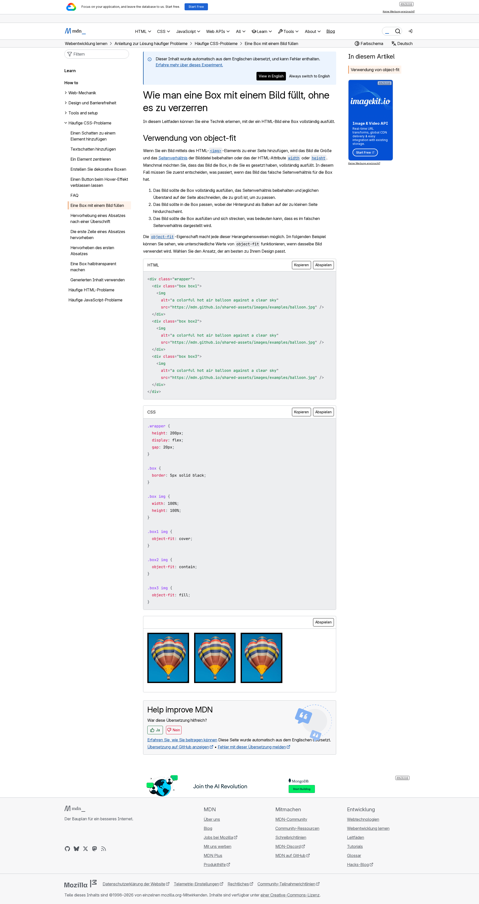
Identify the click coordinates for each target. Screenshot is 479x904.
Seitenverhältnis (173, 157)
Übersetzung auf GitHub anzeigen (178, 746)
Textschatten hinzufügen (93, 149)
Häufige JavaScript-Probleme (95, 299)
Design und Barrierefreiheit (92, 102)
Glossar (354, 855)
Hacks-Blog (358, 864)
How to (71, 82)
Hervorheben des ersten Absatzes (92, 250)
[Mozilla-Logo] (80, 883)
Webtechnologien (363, 819)
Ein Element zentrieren (90, 159)
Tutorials (355, 846)
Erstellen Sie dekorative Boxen (98, 169)
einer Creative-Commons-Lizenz (290, 894)
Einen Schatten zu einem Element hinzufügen (92, 136)
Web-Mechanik (82, 92)
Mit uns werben (217, 846)
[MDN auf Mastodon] (95, 849)
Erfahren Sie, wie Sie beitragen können (182, 739)
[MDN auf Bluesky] (76, 849)
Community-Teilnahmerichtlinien (286, 883)
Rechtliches (238, 883)
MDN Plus (213, 855)
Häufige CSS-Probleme (89, 122)
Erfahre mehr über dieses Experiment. (189, 64)
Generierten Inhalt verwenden (97, 279)
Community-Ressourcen (297, 828)
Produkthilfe (215, 864)
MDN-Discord (288, 846)
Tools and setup (83, 112)
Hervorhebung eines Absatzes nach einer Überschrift (97, 218)
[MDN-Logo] (74, 809)
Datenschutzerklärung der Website (134, 883)
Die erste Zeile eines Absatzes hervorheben (97, 234)
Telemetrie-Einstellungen (196, 883)
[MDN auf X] (85, 849)
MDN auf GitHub (290, 855)
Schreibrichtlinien (290, 837)
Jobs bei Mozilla (218, 837)
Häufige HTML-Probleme (91, 289)
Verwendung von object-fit (375, 69)
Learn (70, 70)
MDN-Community (291, 819)
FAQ (74, 195)
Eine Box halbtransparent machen (93, 266)
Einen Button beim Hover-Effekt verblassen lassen (99, 182)
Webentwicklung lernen (368, 828)
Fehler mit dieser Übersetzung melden (252, 746)
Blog (330, 31)
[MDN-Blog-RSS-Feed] (104, 849)
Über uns (212, 819)
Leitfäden (355, 837)
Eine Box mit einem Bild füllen (97, 205)
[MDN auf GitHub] (67, 849)
